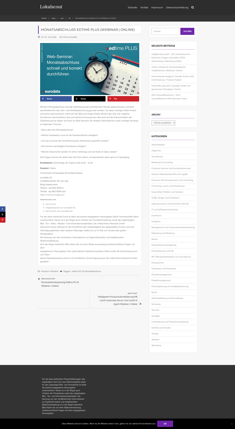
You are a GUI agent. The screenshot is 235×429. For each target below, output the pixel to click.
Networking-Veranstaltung (163, 245)
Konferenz (156, 215)
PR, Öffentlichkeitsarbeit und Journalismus (171, 257)
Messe (154, 239)
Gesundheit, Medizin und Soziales (167, 192)
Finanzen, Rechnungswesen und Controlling (172, 180)
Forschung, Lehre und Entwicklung (167, 186)
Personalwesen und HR (162, 251)
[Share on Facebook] (2, 209)
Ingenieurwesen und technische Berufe (170, 204)
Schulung (155, 304)
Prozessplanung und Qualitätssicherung (170, 286)
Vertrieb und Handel (160, 328)
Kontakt (144, 7)
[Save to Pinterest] (2, 220)
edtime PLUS (78, 271)
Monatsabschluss (93, 271)
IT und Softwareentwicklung (164, 209)
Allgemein (156, 150)
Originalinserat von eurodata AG (60, 207)
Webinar (54, 271)
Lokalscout (51, 6)
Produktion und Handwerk (163, 268)
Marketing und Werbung (162, 233)
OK (165, 423)
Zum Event (51, 204)
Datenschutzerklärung (177, 7)
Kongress (155, 221)
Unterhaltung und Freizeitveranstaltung (169, 322)
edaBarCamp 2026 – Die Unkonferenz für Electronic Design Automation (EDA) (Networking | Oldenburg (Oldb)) (170, 57)
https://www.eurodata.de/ (52, 195)
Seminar (155, 310)
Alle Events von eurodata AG (59, 211)
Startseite (132, 7)
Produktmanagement (161, 274)
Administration (158, 145)
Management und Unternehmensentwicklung (173, 227)
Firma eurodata (70, 37)
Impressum (157, 7)
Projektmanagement (161, 280)
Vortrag (154, 333)
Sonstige (155, 316)
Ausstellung (157, 156)
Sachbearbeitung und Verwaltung (167, 298)
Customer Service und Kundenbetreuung (170, 168)
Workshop (156, 345)
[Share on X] (2, 214)
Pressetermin (157, 263)
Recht (154, 292)
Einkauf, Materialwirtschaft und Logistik (169, 174)
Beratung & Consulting (162, 162)
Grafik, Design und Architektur (165, 198)
